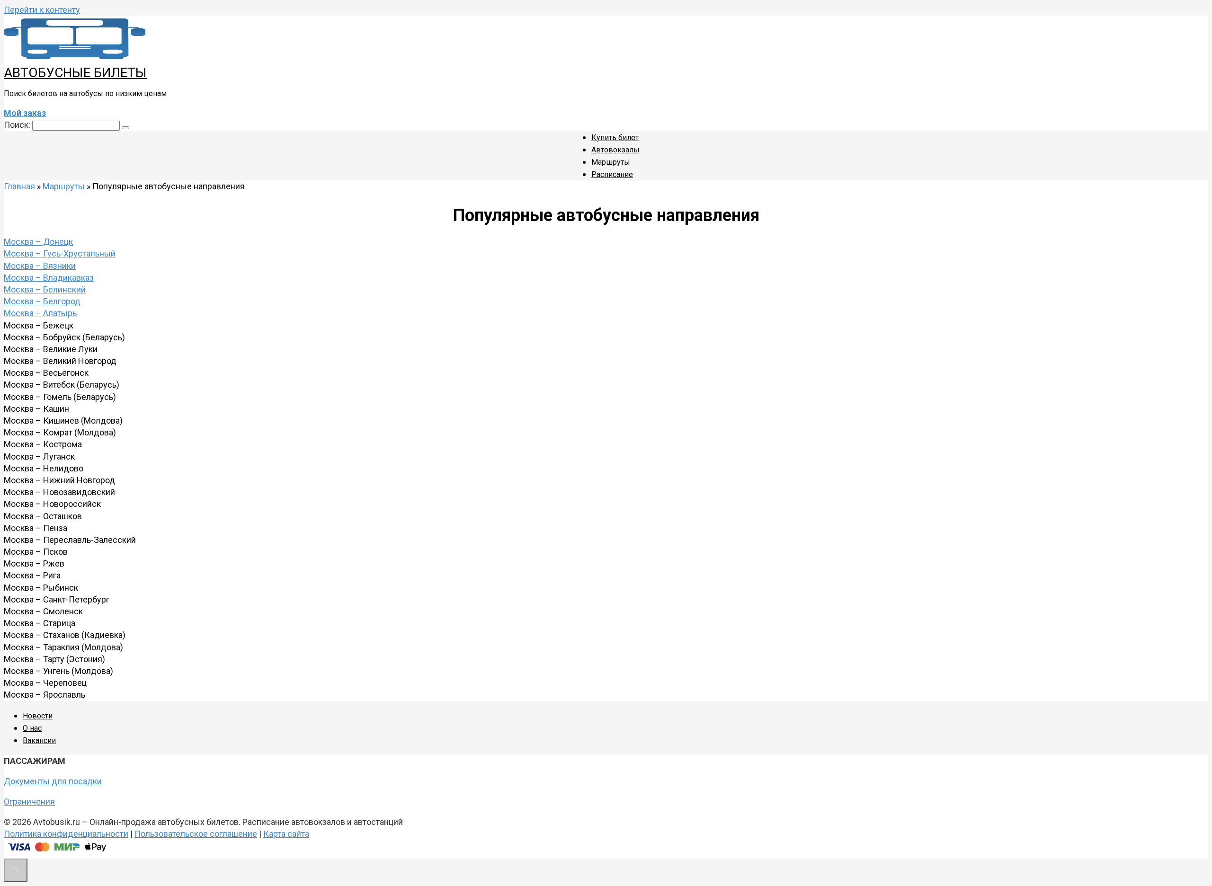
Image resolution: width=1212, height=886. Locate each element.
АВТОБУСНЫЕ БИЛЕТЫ (75, 72)
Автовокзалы (615, 149)
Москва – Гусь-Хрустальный (60, 253)
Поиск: (18, 125)
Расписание (612, 174)
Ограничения (29, 801)
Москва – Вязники (40, 266)
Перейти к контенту (42, 10)
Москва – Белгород (42, 301)
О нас (32, 728)
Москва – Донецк (38, 242)
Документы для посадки (53, 781)
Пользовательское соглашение (195, 834)
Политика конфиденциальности (66, 834)
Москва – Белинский (45, 289)
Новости (38, 715)
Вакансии (39, 740)
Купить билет (615, 137)
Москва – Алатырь (40, 313)
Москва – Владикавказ (49, 278)
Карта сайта (286, 834)
